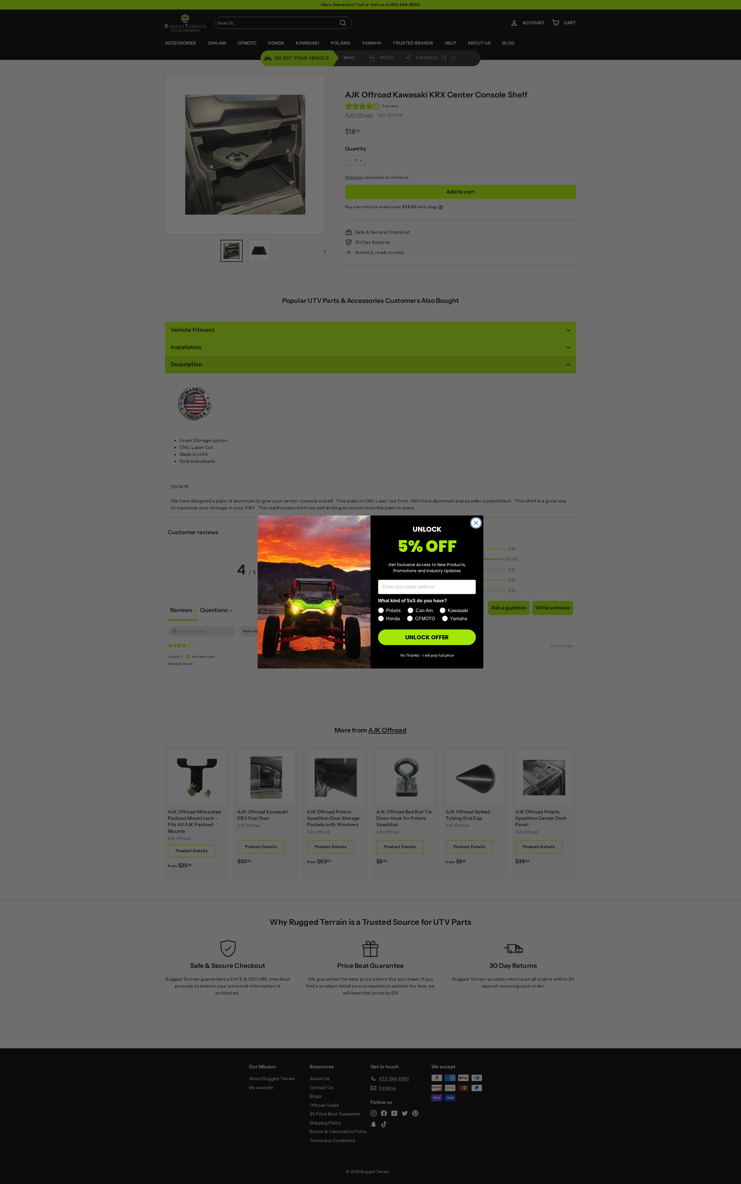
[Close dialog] (476, 523)
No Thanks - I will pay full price (427, 655)
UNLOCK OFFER (427, 637)
